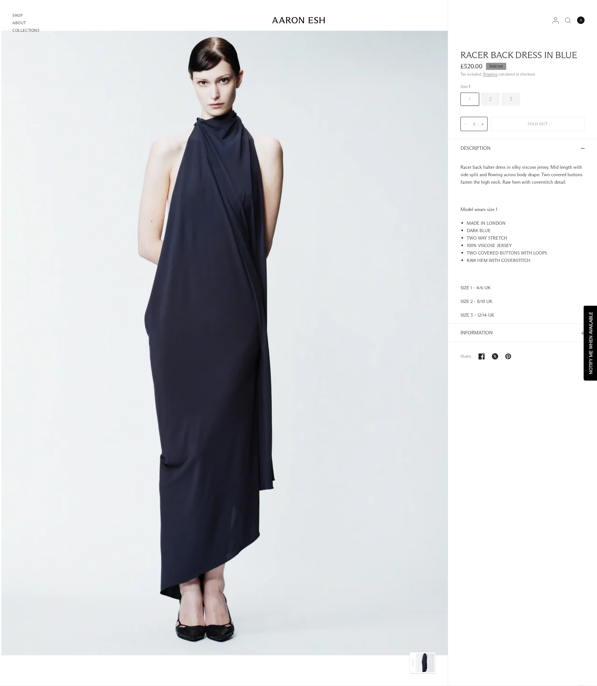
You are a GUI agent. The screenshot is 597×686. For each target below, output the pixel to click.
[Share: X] (495, 356)
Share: (466, 356)
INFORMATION (476, 333)
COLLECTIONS (25, 30)
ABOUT (19, 23)
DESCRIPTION (475, 148)
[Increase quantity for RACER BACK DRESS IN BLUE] (482, 124)
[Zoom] (224, 342)
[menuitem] (25, 16)
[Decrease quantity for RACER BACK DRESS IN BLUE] (465, 124)
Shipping (490, 74)
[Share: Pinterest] (508, 356)
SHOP (17, 15)
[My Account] (555, 20)
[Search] (568, 20)
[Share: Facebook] (481, 356)
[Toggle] (413, 662)
